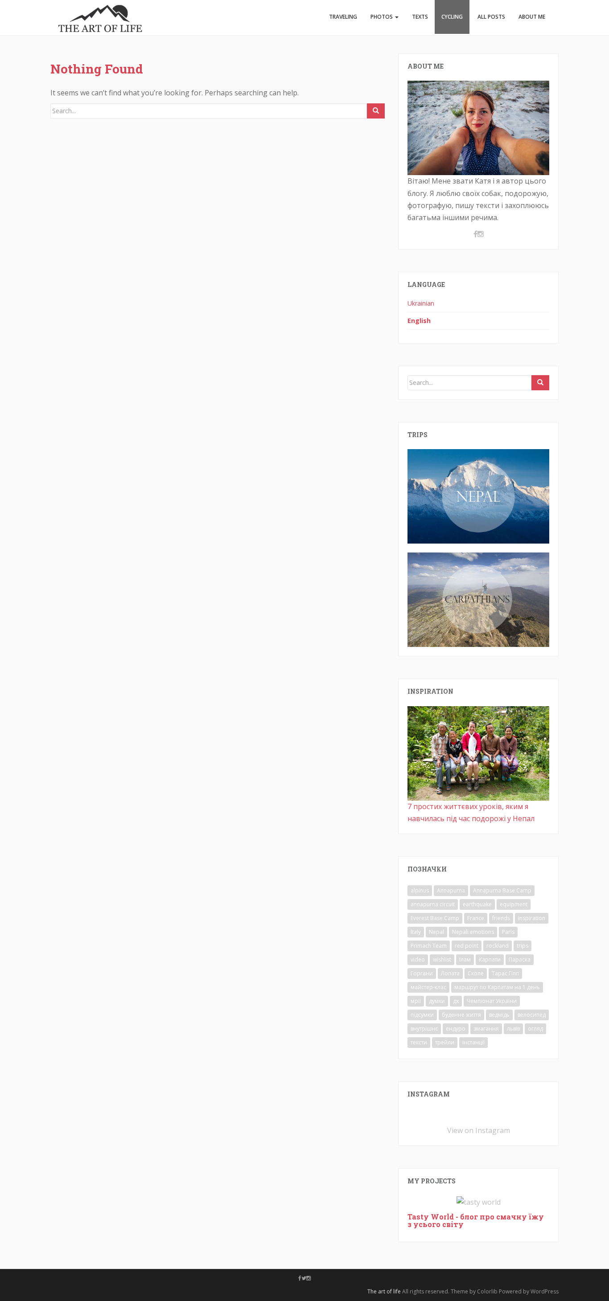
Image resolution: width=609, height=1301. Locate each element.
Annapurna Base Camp (502, 890)
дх (456, 1001)
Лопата (450, 973)
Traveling (343, 16)
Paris (508, 932)
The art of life (384, 1291)
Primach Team (429, 945)
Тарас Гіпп (505, 973)
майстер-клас (428, 987)
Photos (382, 16)
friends (501, 918)
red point (466, 945)
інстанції (473, 1042)
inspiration (531, 918)
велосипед (532, 1015)
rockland (497, 945)
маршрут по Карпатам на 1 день (497, 987)
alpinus (420, 890)
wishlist (442, 959)
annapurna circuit (433, 904)
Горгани (422, 973)
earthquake (477, 904)
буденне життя (461, 1015)
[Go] (376, 111)
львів (513, 1028)
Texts (420, 16)
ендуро (455, 1028)
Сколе (476, 973)
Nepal (436, 932)
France (475, 918)
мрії (416, 1001)
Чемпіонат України (492, 1001)
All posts (490, 16)
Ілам (465, 959)
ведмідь (499, 1015)
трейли (444, 1042)
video (418, 959)
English (419, 320)
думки (437, 1001)
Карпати (490, 959)
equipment (513, 904)
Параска (520, 959)
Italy (416, 932)
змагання (486, 1028)
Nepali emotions (473, 932)
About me (531, 16)
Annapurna (451, 890)
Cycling (452, 16)
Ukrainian (420, 303)
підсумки (422, 1015)
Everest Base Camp (435, 918)
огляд (535, 1028)
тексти (419, 1042)
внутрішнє (424, 1028)
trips (522, 945)
